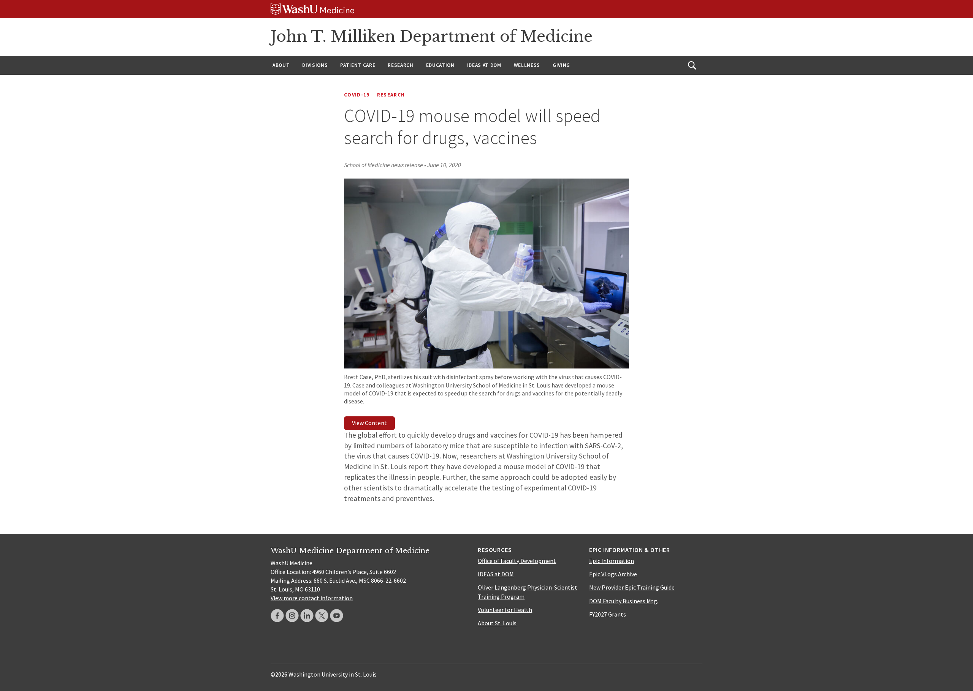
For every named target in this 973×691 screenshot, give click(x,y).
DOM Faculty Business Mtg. (623, 601)
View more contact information (312, 598)
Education (440, 65)
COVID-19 (357, 94)
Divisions (315, 65)
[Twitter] (321, 615)
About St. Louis (497, 623)
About (281, 65)
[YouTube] (336, 615)
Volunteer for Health (505, 610)
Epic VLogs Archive (613, 574)
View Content (369, 423)
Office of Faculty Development (517, 561)
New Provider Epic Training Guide (632, 587)
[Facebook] (277, 615)
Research (400, 65)
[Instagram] (292, 615)
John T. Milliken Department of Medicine (432, 36)
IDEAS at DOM (484, 65)
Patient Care (357, 65)
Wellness (527, 65)
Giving (561, 65)
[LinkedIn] (307, 615)
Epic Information (611, 561)
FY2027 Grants (607, 614)
